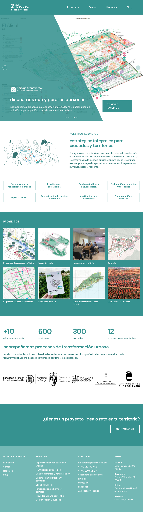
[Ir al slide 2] (69, 117)
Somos (92, 7)
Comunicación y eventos (48, 499)
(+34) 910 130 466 (87, 466)
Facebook (83, 486)
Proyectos (73, 7)
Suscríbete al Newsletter (90, 474)
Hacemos (111, 7)
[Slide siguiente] (138, 67)
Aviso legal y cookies (88, 490)
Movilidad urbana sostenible (50, 495)
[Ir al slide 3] (71, 117)
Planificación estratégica (48, 469)
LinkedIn (82, 478)
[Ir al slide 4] (74, 117)
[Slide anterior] (5, 67)
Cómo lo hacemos (113, 106)
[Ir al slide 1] (66, 117)
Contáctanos (125, 428)
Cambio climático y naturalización (53, 473)
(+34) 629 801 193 (87, 470)
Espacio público (44, 484)
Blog (129, 7)
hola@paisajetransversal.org (92, 462)
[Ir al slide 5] (77, 117)
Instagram (83, 482)
